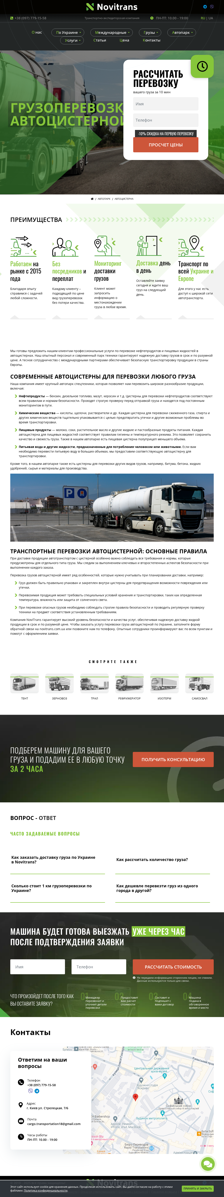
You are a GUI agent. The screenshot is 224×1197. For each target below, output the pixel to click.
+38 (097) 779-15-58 (30, 18)
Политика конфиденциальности (45, 1190)
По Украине (67, 32)
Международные (110, 32)
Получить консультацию (173, 759)
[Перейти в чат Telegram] (37, 1091)
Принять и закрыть (198, 1188)
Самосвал (199, 698)
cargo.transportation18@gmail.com (53, 1124)
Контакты (151, 40)
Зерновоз (59, 698)
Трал (94, 698)
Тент (24, 698)
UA (210, 18)
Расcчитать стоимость (173, 967)
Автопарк (181, 32)
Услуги (71, 40)
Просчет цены (166, 145)
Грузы (149, 32)
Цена (124, 40)
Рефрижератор (129, 698)
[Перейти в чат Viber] (30, 1091)
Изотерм (164, 698)
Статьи (99, 40)
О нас (37, 32)
